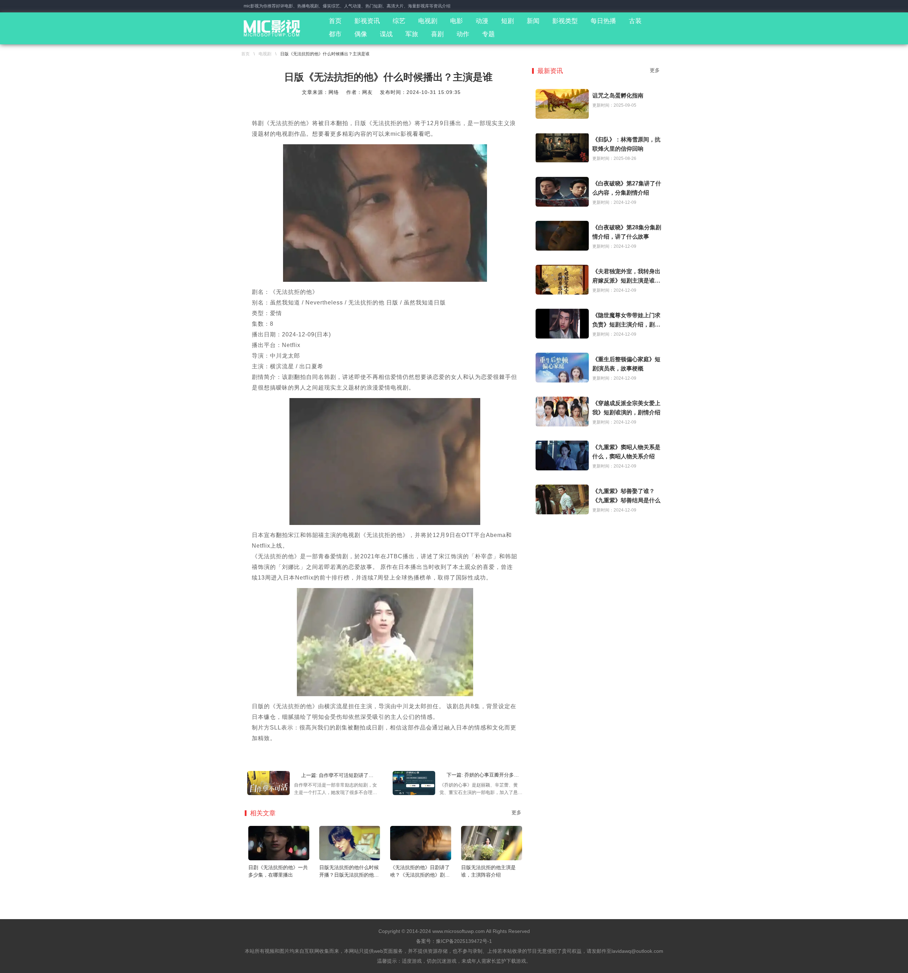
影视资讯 (367, 20)
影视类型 (565, 20)
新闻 (533, 20)
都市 (335, 34)
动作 (462, 34)
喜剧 (437, 34)
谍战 (386, 34)
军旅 (411, 34)
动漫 (482, 20)
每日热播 (603, 20)
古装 (635, 20)
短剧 (507, 20)
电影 (456, 20)
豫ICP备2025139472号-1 (464, 941)
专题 (488, 34)
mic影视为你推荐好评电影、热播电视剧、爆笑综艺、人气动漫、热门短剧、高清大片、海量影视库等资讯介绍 (347, 6)
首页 (335, 20)
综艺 (399, 20)
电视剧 (427, 20)
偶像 (360, 34)
